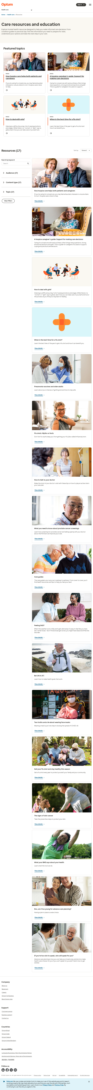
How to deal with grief (15, 119)
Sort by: (76, 150)
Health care (5, 10)
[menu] (90, 5)
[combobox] (86, 150)
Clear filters (8, 201)
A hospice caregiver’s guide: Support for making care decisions (67, 77)
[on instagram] (15, 1070)
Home (3, 14)
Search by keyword (8, 160)
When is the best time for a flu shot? (65, 119)
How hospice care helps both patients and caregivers (24, 77)
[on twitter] (11, 1070)
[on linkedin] (3, 1070)
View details (39, 201)
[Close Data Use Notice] (89, 1082)
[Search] (28, 163)
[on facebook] (7, 1070)
